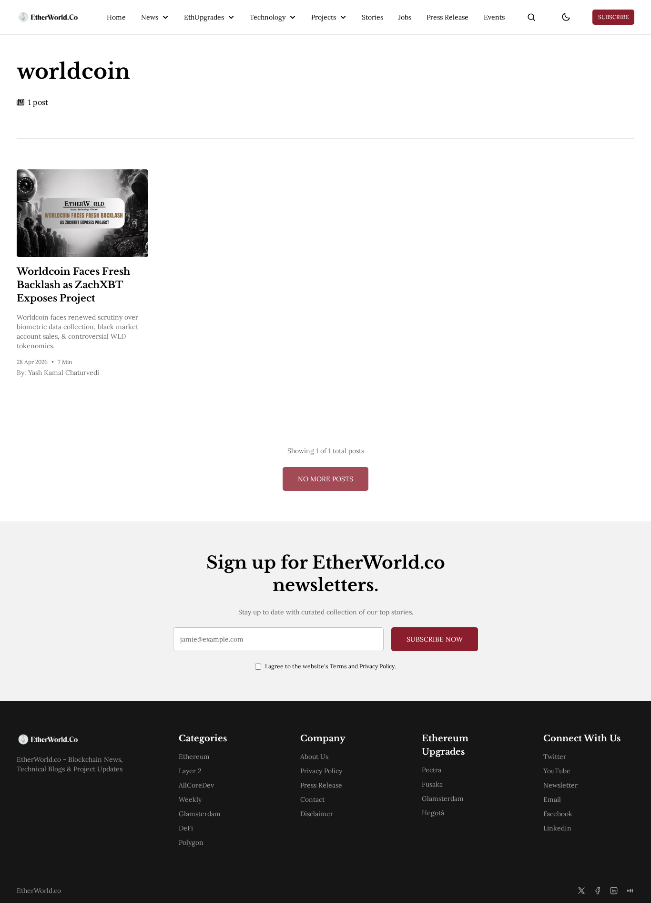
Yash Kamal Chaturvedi (63, 372)
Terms (338, 666)
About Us (314, 756)
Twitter (554, 756)
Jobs (404, 17)
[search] (531, 17)
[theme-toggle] (565, 17)
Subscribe (613, 17)
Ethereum (194, 756)
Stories (372, 17)
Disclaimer (316, 814)
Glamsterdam (200, 814)
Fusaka (432, 784)
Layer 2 (190, 771)
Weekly (190, 799)
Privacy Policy (377, 666)
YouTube (556, 771)
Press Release (447, 17)
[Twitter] (581, 890)
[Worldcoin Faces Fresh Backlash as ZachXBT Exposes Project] (82, 213)
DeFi (186, 828)
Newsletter (560, 785)
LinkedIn (557, 828)
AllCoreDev (196, 785)
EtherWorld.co (39, 890)
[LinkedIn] (614, 890)
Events (494, 17)
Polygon (191, 842)
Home (116, 17)
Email (552, 799)
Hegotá (433, 813)
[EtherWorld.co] (47, 17)
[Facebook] (597, 890)
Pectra (431, 770)
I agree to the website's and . (330, 666)
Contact (312, 799)
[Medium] (630, 890)
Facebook (557, 814)
